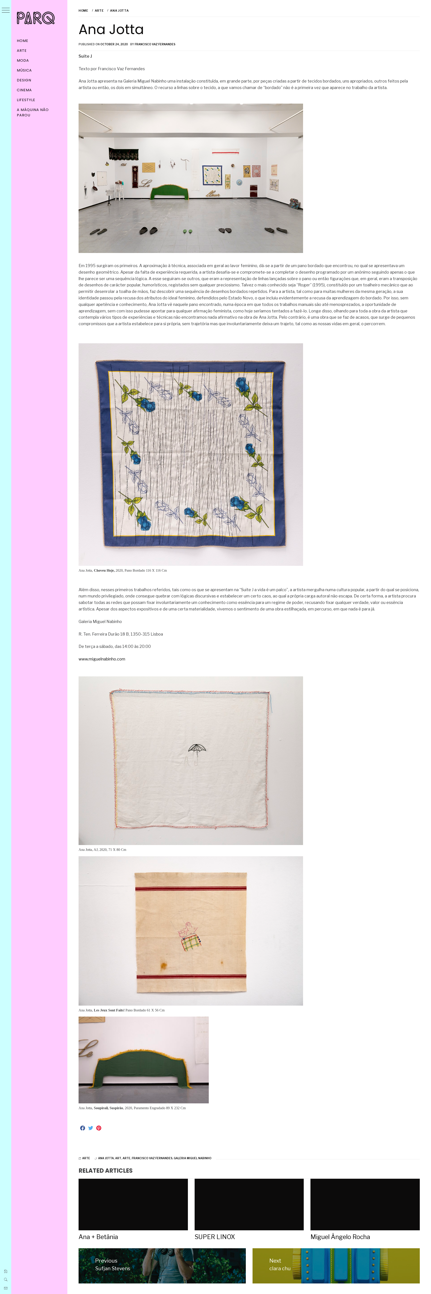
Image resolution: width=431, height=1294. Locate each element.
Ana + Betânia (98, 1237)
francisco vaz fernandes (152, 1158)
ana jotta (106, 1158)
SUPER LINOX (215, 1237)
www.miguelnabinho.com (102, 659)
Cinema (24, 90)
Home (22, 40)
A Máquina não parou (32, 112)
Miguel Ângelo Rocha (340, 1237)
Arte (22, 50)
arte (126, 1158)
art (118, 1158)
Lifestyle (26, 99)
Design (24, 80)
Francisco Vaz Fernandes (155, 44)
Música (24, 70)
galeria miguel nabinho (192, 1158)
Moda (23, 60)
